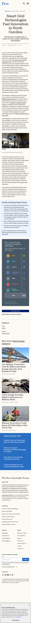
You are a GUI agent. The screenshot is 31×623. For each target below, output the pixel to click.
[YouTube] (12, 575)
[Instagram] (5, 575)
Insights (4, 530)
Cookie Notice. (17, 617)
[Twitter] (10, 575)
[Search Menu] (24, 3)
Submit (26, 559)
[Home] (15, 478)
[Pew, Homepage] (5, 3)
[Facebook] (3, 575)
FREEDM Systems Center (9, 99)
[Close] (29, 605)
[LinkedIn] (8, 575)
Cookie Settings (15, 620)
